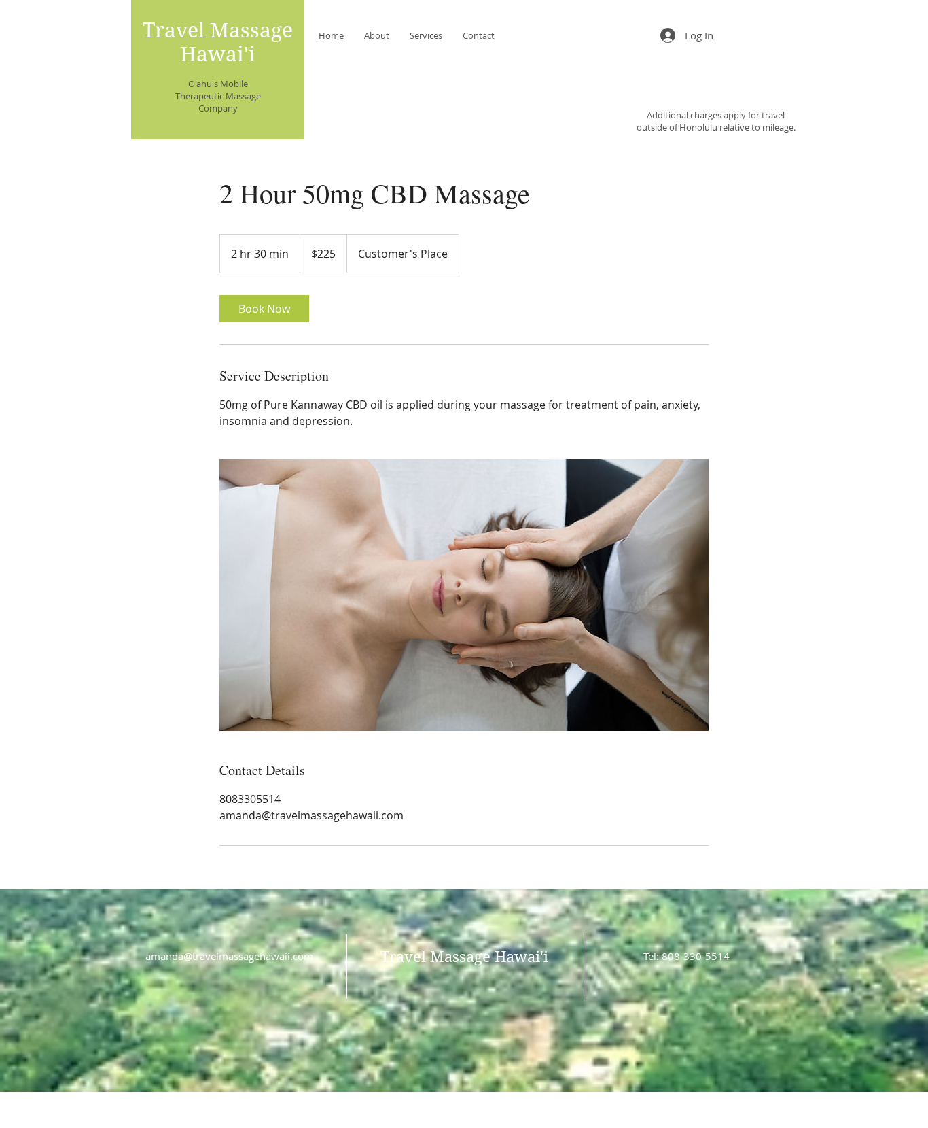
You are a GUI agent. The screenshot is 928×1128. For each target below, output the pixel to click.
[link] (264, 308)
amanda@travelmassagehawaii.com (229, 956)
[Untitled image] (464, 595)
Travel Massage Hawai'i (218, 42)
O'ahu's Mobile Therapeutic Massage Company (218, 96)
